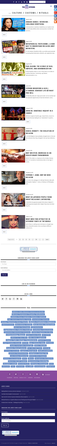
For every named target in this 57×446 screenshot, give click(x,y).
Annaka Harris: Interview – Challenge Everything (37, 23)
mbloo (53, 443)
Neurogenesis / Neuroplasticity (44, 358)
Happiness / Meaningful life (29, 351)
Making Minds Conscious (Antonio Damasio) (11, 391)
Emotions (50, 343)
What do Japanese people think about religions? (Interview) (39, 198)
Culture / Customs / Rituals (33, 335)
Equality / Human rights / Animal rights (22, 345)
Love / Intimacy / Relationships (19, 356)
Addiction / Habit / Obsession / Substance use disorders (28, 312)
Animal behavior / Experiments (41, 319)
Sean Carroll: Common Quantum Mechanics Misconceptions (14, 396)
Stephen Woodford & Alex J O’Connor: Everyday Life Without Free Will (40, 90)
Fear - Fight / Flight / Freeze (34, 348)
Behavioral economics (8, 324)
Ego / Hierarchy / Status (37, 343)
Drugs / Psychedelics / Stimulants (12, 343)
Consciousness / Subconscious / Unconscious (17, 332)
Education (25, 343)
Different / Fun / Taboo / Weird (19, 337)
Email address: (4, 267)
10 (36, 239)
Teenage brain (50, 366)
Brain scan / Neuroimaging (21, 327)
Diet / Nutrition (46, 335)
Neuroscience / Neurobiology (38, 361)
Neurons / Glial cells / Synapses (17, 361)
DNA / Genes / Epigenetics (37, 337)
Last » (47, 239)
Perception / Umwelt (10, 364)
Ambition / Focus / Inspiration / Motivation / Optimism (28, 317)
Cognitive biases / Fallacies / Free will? (17, 330)
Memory (30, 358)
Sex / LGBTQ (29, 366)
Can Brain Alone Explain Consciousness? (10, 394)
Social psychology (40, 366)
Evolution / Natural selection (16, 348)
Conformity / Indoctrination (43, 330)
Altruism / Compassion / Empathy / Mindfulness (28, 314)
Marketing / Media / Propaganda (38, 356)
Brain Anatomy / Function (24, 324)
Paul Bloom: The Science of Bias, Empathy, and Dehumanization (39, 67)
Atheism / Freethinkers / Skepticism (42, 322)
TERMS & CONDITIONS (33, 443)
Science (13, 366)
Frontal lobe (47, 348)
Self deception (20, 366)
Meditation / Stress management (12, 358)
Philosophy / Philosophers (39, 364)
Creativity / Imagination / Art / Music (42, 332)
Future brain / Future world (12, 351)
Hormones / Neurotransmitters (18, 353)
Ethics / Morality (40, 345)
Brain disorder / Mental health (44, 324)
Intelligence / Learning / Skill (38, 353)
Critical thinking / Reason (15, 335)
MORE (4, 34)
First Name (3, 261)
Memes (24, 358)
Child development (37, 327)
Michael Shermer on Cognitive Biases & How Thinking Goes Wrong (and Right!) (18, 399)
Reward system (5, 366)
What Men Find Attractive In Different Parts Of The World (38, 220)
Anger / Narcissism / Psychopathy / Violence (19, 319)
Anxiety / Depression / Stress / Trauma (14, 322)
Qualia (51, 364)
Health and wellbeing (45, 351)
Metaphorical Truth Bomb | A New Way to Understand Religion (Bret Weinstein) (40, 46)
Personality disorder (24, 364)
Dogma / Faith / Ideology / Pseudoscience (22, 340)
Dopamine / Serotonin (44, 340)
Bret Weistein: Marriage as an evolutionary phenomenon (38, 154)
